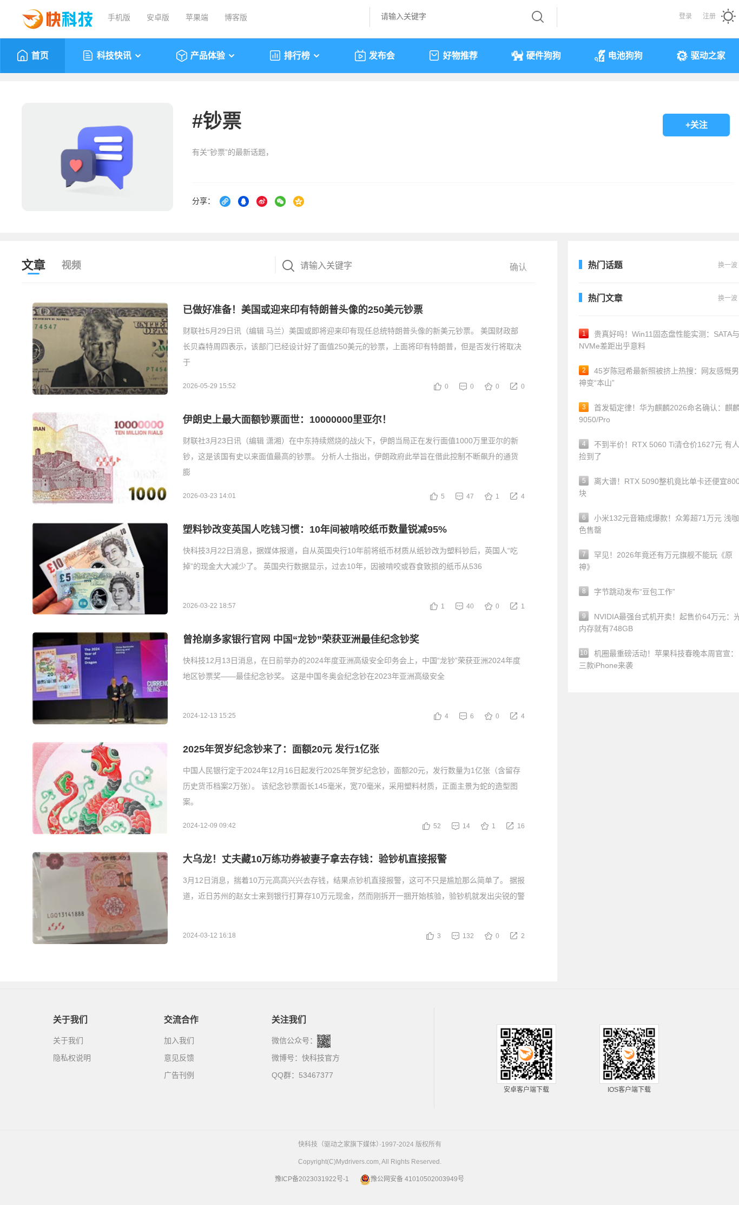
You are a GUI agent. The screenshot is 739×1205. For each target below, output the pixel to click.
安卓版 (158, 17)
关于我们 (68, 1040)
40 (470, 606)
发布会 (382, 55)
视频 (71, 265)
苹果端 (197, 17)
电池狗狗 (625, 55)
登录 (685, 16)
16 (521, 826)
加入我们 (179, 1040)
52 (437, 826)
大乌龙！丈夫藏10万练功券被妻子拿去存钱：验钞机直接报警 (315, 859)
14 (466, 826)
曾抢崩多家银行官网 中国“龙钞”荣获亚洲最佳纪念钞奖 (301, 639)
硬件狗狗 (543, 55)
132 (468, 936)
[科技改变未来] (50, 16)
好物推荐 (460, 55)
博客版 (236, 17)
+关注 (696, 124)
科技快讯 (114, 55)
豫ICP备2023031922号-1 (312, 1179)
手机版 (119, 17)
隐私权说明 (72, 1057)
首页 (40, 55)
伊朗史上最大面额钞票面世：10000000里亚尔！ (287, 419)
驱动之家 (708, 55)
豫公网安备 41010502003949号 (417, 1179)
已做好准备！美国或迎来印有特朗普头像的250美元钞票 (303, 309)
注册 (709, 16)
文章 (33, 265)
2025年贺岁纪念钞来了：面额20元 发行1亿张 (281, 749)
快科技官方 (321, 1057)
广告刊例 (179, 1075)
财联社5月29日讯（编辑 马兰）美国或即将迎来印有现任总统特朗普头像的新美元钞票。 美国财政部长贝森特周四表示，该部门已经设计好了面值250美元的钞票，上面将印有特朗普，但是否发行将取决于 (352, 346)
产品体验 (207, 55)
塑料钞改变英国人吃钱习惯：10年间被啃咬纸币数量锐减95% (315, 529)
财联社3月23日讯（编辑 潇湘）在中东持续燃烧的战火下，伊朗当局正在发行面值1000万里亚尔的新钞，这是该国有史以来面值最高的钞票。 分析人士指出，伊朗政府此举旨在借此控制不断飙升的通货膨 (350, 456)
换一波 (727, 298)
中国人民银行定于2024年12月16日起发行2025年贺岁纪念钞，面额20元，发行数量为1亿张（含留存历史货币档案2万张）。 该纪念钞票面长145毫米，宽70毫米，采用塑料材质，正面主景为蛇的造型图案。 (351, 786)
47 (470, 496)
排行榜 (297, 55)
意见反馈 (179, 1057)
